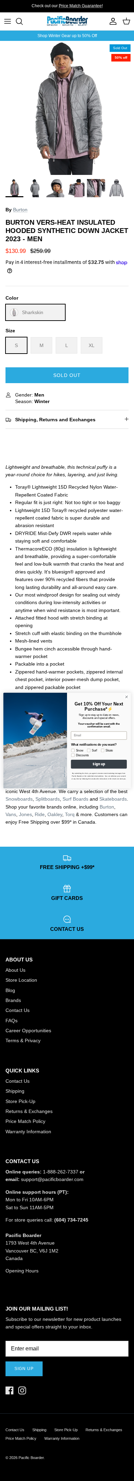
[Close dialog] (127, 697)
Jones (25, 814)
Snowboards (19, 799)
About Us (15, 970)
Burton (20, 209)
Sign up (24, 1368)
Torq (70, 814)
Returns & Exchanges (29, 1111)
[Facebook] (9, 1390)
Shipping (14, 1091)
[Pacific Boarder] (67, 21)
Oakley (54, 814)
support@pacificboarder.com (52, 1179)
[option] (67, 108)
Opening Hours (21, 1270)
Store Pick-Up (20, 1101)
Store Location (21, 980)
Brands (13, 1000)
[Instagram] (22, 1390)
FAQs (11, 1020)
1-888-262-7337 (60, 1171)
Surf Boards (75, 799)
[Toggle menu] (7, 21)
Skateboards (113, 799)
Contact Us (17, 1010)
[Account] (111, 21)
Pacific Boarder (31, 1458)
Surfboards (90, 8)
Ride (40, 814)
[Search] (22, 21)
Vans (10, 814)
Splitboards (47, 799)
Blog (10, 990)
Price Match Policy (25, 1121)
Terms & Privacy (23, 1040)
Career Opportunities (28, 1030)
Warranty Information (28, 1131)
